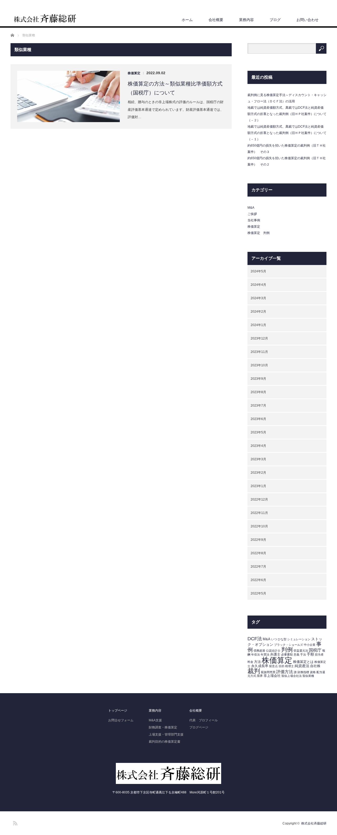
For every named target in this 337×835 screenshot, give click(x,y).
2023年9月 (258, 379)
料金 (250, 661)
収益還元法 (301, 650)
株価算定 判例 (258, 233)
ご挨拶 (252, 214)
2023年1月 (258, 486)
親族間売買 (268, 672)
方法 (257, 662)
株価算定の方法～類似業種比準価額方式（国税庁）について (175, 88)
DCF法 (254, 638)
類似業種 (308, 675)
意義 (296, 654)
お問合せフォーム (120, 720)
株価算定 (134, 73)
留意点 (273, 666)
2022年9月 (258, 540)
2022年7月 (258, 566)
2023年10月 (259, 365)
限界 (260, 675)
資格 (313, 672)
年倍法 (255, 654)
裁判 (253, 670)
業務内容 (246, 20)
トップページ (117, 710)
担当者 (319, 654)
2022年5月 (258, 593)
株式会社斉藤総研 (313, 823)
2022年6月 (258, 580)
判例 (287, 649)
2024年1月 (258, 325)
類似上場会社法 (291, 675)
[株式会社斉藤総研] (45, 18)
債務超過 (259, 650)
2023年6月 (258, 419)
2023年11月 (259, 352)
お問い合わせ (307, 20)
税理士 (289, 666)
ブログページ (198, 727)
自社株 (315, 666)
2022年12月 (259, 499)
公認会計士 (273, 650)
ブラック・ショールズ (288, 644)
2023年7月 (258, 405)
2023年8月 (258, 392)
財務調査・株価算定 (163, 727)
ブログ (275, 20)
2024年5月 (258, 271)
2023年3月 (258, 459)
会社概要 (216, 20)
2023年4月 (258, 446)
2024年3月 (258, 298)
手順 (310, 654)
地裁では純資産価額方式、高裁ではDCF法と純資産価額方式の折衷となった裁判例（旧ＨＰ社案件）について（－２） (286, 114)
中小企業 (309, 644)
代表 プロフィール (203, 720)
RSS (14, 822)
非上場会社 (272, 676)
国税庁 (315, 650)
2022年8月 (258, 553)
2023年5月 (258, 432)
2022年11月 (259, 513)
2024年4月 (258, 285)
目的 (281, 666)
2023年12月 (259, 338)
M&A (250, 207)
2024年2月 (258, 311)
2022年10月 (259, 526)
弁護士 (275, 654)
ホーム (187, 20)
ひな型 (282, 639)
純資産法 (302, 666)
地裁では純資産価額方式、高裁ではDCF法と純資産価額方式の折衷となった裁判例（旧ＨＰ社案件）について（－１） (286, 133)
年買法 (265, 654)
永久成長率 (259, 666)
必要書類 (287, 654)
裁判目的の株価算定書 (164, 741)
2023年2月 (258, 472)
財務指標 (303, 672)
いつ (274, 639)
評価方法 (284, 671)
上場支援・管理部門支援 (166, 734)
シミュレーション (298, 639)
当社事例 (253, 220)
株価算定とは (303, 662)
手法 (303, 654)
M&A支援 (155, 720)
